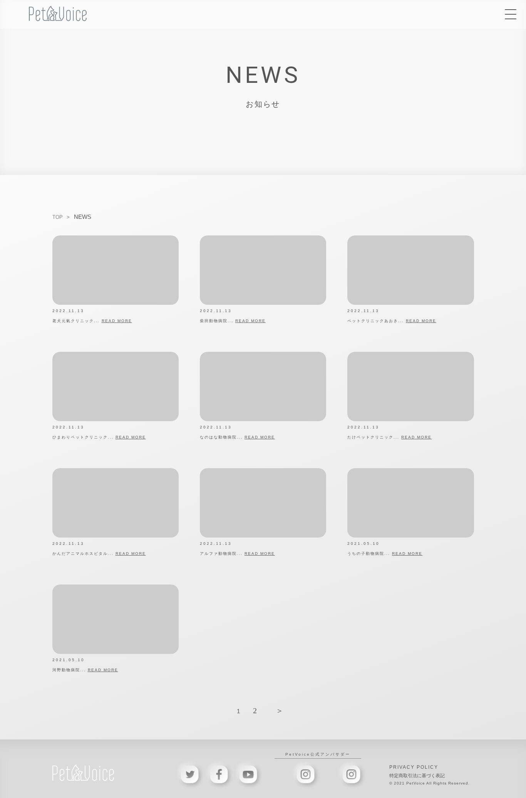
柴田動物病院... (233, 321)
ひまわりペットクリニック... (99, 437)
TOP (57, 217)
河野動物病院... (85, 670)
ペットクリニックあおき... (391, 321)
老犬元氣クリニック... (92, 321)
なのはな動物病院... (237, 437)
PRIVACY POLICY (413, 767)
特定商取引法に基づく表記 (417, 775)
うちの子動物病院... (384, 553)
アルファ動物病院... (237, 553)
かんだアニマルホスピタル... (99, 553)
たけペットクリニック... (389, 437)
